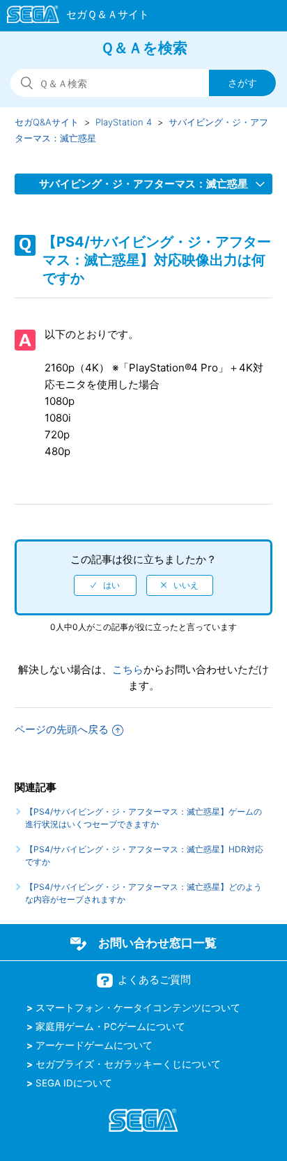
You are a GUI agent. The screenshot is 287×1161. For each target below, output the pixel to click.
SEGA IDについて (74, 1083)
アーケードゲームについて (94, 1045)
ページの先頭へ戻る (62, 729)
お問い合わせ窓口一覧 (157, 943)
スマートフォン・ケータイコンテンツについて (138, 1007)
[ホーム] (71, 17)
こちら (128, 669)
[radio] (105, 585)
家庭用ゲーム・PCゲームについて (110, 1026)
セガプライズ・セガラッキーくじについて (128, 1064)
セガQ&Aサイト (47, 122)
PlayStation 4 (123, 122)
